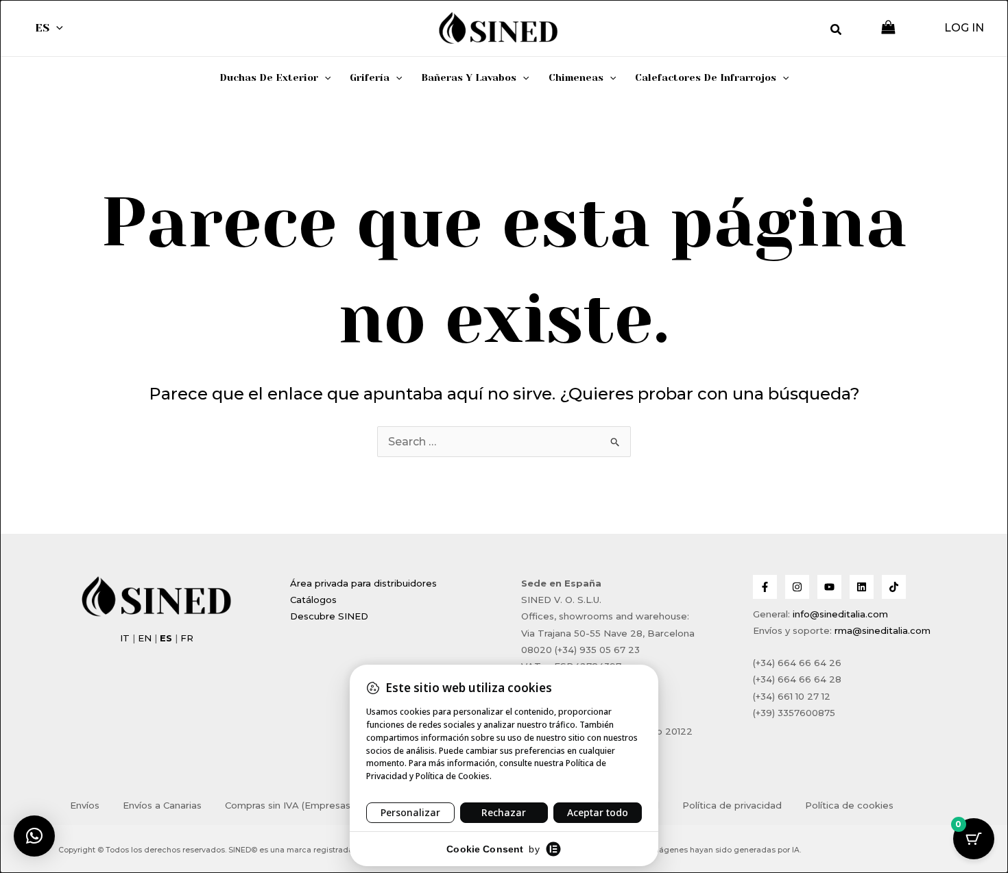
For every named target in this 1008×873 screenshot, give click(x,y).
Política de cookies (849, 805)
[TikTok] (894, 587)
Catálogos (313, 599)
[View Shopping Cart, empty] (888, 28)
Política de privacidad (732, 805)
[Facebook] (765, 587)
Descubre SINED (329, 616)
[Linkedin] (862, 587)
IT (125, 637)
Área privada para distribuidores (363, 583)
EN (145, 637)
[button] (56, 28)
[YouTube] (829, 587)
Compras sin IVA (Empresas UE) (296, 805)
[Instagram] (797, 587)
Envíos (84, 805)
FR (186, 637)
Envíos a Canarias (162, 805)
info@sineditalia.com (840, 613)
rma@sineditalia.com (883, 630)
